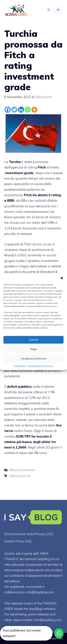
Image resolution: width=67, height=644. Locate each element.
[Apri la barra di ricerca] (48, 10)
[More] (34, 110)
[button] (62, 278)
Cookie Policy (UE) (18, 541)
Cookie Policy (20, 365)
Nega (33, 349)
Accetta (33, 339)
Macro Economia (22, 470)
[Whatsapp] (28, 110)
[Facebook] (8, 110)
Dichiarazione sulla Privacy (40, 365)
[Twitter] (14, 110)
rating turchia (19, 476)
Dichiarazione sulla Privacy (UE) (28, 534)
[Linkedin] (21, 110)
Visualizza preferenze (33, 358)
